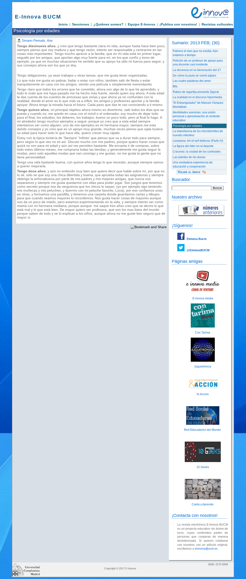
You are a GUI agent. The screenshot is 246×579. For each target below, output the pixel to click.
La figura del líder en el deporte (193, 146)
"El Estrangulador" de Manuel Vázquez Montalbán (198, 105)
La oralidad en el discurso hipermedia (197, 97)
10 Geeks (203, 467)
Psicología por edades (187, 126)
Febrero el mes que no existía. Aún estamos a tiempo (195, 53)
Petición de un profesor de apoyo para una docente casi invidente (198, 62)
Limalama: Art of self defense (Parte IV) (198, 140)
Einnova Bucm (197, 239)
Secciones (80, 24)
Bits (175, 86)
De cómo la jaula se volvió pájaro (194, 75)
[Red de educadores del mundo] (202, 423)
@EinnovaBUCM (198, 250)
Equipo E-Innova (141, 24)
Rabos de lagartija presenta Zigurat (196, 92)
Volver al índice (189, 172)
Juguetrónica (202, 366)
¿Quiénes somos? (108, 24)
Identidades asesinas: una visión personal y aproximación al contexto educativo (196, 116)
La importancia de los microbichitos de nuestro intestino (198, 133)
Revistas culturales (217, 24)
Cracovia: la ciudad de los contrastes (197, 151)
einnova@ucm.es (206, 548)
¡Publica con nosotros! (178, 24)
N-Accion (203, 394)
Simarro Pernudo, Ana (37, 40)
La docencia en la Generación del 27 (197, 70)
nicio (63, 24)
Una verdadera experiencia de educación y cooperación (193, 164)
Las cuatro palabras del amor (192, 81)
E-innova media (202, 298)
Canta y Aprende (203, 504)
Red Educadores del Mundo (202, 429)
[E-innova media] (203, 292)
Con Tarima (202, 332)
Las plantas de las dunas (189, 157)
